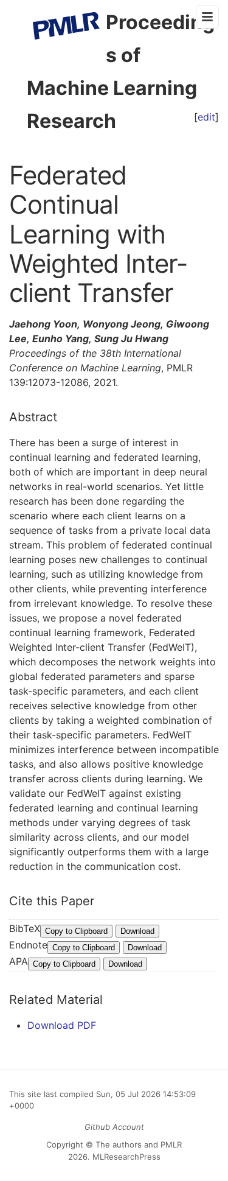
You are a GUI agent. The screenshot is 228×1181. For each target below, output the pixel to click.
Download (137, 931)
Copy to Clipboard (76, 931)
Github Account (114, 1127)
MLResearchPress (125, 1157)
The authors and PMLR (138, 1144)
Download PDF (61, 1025)
